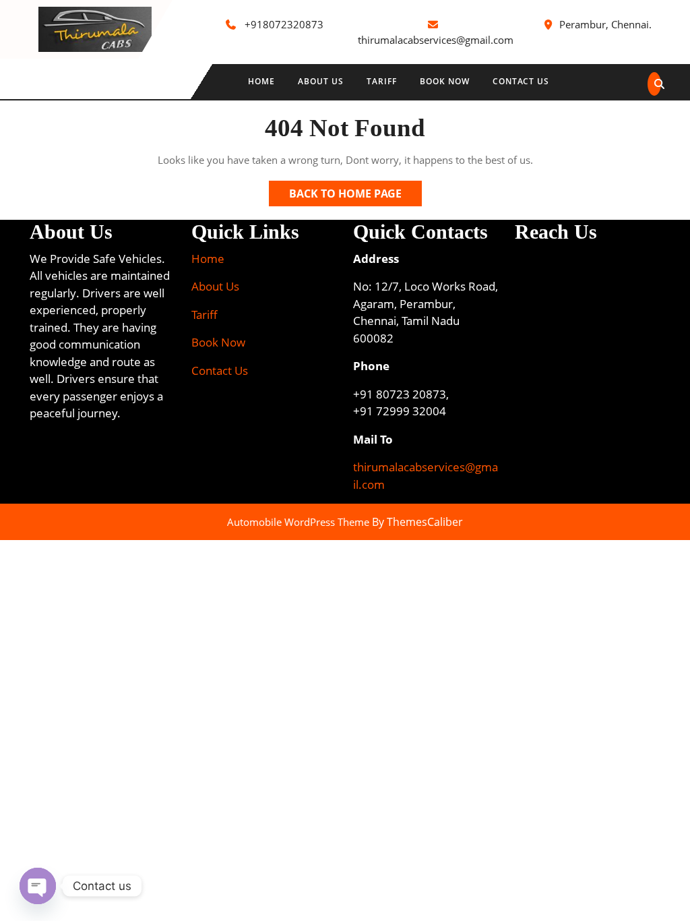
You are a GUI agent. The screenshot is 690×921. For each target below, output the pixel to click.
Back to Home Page (355, 195)
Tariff (382, 81)
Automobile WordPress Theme (298, 522)
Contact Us (521, 81)
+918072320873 (284, 24)
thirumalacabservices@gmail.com (435, 40)
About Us (321, 81)
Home (261, 81)
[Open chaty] (38, 886)
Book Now (445, 81)
